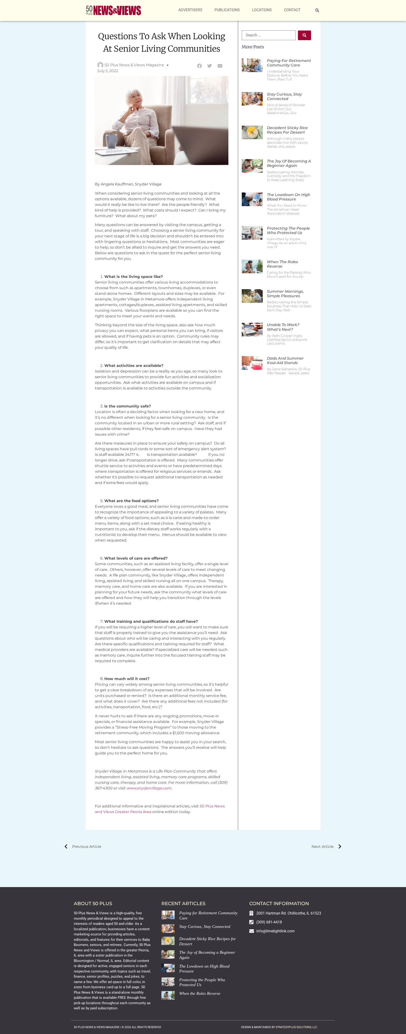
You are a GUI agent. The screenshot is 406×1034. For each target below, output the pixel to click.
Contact (292, 10)
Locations (262, 10)
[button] (199, 66)
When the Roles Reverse (199, 993)
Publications (227, 10)
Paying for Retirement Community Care (289, 62)
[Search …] (317, 10)
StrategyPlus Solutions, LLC (296, 1027)
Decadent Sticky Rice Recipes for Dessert (287, 130)
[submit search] (304, 35)
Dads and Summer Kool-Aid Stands (285, 360)
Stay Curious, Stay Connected (284, 96)
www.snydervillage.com (149, 788)
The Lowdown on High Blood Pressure (288, 196)
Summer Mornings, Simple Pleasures (285, 293)
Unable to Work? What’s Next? (283, 327)
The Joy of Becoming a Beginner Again (289, 163)
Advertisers (190, 10)
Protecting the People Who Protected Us (288, 230)
